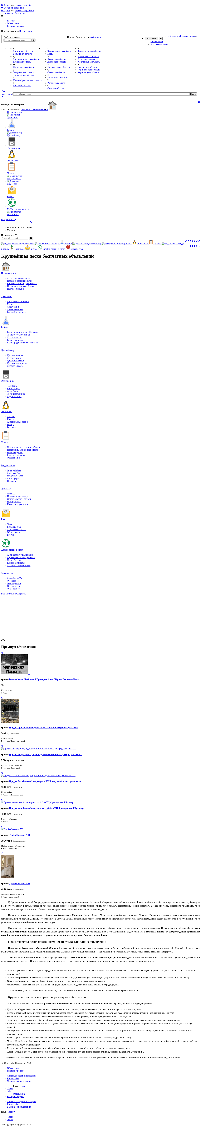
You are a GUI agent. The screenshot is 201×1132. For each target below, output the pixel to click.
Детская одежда (15, 355)
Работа (4, 327)
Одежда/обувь (14, 470)
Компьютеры (13, 388)
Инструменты (14, 501)
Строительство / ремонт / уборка (23, 447)
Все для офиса (14, 527)
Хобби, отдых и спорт (12, 550)
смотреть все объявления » (34, 109)
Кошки (10, 419)
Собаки (11, 416)
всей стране (96, 37)
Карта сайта (13, 1078)
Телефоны (12, 386)
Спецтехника (13, 306)
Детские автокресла (17, 363)
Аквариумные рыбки (17, 422)
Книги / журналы (16, 563)
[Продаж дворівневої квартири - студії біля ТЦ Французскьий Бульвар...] (39, 802)
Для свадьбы (13, 473)
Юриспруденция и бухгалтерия (22, 342)
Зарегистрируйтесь (24, 5)
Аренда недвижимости (18, 278)
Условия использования (19, 1081)
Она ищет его (14, 583)
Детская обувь (14, 358)
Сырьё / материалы (16, 529)
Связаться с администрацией (21, 1075)
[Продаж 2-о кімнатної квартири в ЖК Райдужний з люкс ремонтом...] (38, 775)
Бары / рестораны (16, 340)
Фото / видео (13, 391)
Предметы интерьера (17, 496)
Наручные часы (15, 475)
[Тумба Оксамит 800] (7, 877)
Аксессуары (13, 478)
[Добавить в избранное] (2, 653)
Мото (10, 304)
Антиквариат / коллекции (20, 555)
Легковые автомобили (18, 301)
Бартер (10, 535)
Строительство (14, 337)
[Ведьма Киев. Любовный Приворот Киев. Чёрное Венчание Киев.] (15, 673)
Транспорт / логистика (18, 334)
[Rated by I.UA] (19, 1089)
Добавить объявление (14, 7)
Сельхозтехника (15, 309)
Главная (11, 20)
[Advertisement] (100, 617)
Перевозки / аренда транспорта (22, 450)
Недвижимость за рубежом (20, 286)
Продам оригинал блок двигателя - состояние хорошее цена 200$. (43, 727)
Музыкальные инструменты (21, 557)
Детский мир (7, 350)
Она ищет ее (13, 588)
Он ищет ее (13, 580)
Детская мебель (15, 366)
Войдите (5, 5)
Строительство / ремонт (19, 499)
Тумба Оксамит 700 (19, 835)
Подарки (11, 481)
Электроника (7, 381)
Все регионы (25, 31)
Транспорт (6, 296)
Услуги (4, 442)
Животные (6, 411)
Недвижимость (8, 273)
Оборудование (14, 532)
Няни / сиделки (15, 452)
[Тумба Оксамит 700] (12, 829)
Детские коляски (15, 360)
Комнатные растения (17, 504)
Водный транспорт (16, 312)
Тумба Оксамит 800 (19, 883)
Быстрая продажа (15, 26)
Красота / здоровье (16, 455)
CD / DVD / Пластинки (18, 565)
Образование (13, 457)
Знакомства (7, 573)
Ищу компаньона (15, 289)
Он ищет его (13, 586)
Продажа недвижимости (19, 281)
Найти (193, 94)
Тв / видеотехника (16, 394)
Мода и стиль (8, 465)
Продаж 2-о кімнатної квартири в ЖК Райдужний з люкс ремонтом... (46, 781)
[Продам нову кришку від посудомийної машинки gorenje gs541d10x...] (38, 748)
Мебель (11, 493)
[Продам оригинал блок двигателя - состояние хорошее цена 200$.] (11, 722)
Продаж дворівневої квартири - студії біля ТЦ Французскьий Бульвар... (47, 808)
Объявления (13, 23)
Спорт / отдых (14, 560)
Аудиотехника (14, 396)
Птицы (10, 424)
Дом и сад (6, 488)
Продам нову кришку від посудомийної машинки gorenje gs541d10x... (45, 754)
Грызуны (11, 427)
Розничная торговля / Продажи (22, 332)
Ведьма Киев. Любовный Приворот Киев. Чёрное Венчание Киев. (44, 679)
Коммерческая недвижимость (22, 283)
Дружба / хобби (15, 578)
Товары (11, 524)
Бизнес (4, 519)
